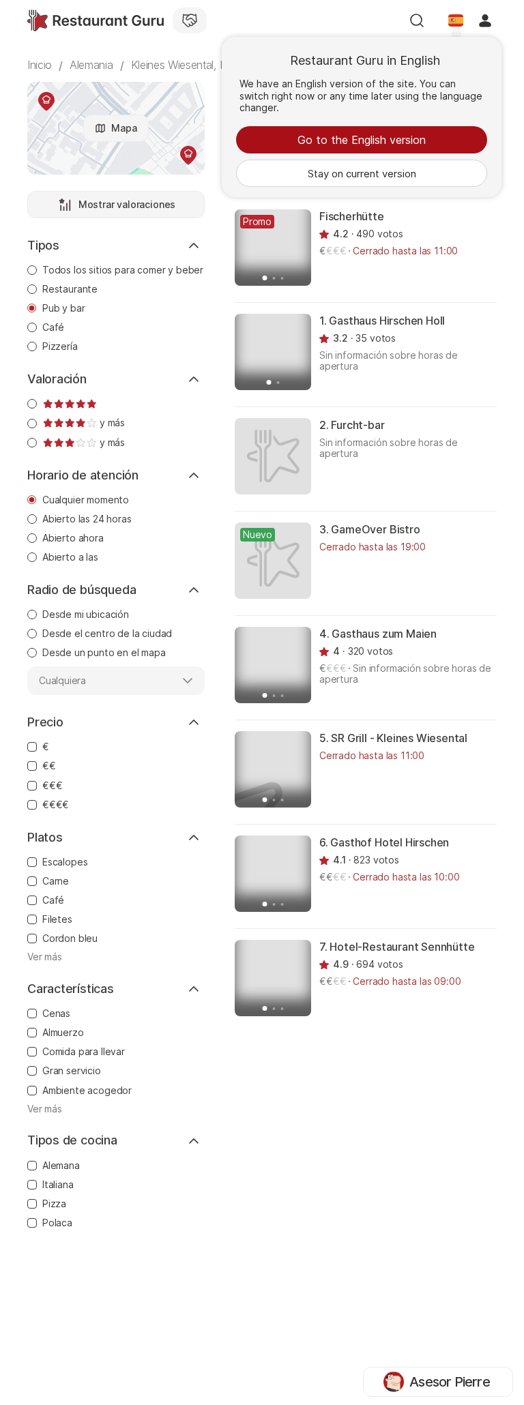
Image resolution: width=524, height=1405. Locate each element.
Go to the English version (361, 140)
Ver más (44, 957)
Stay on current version (362, 173)
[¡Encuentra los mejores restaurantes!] (95, 20)
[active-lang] (455, 20)
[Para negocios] (189, 20)
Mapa (123, 128)
